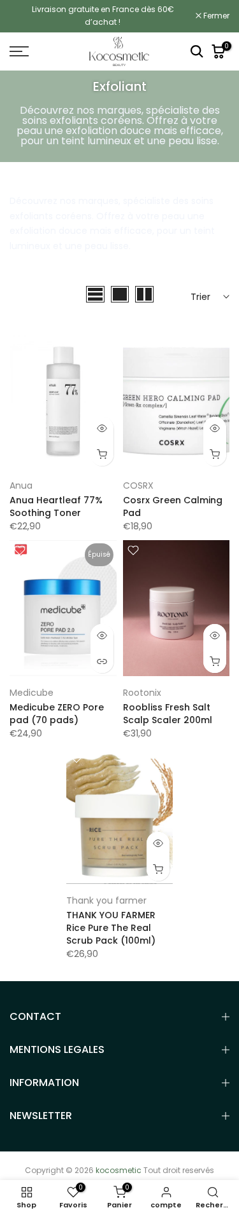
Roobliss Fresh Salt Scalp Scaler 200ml (167, 713)
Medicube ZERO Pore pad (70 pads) (57, 713)
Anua (21, 485)
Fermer (215, 16)
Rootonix (142, 692)
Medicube (32, 692)
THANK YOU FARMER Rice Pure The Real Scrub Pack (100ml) (111, 928)
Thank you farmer (106, 900)
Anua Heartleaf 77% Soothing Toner (56, 506)
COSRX (138, 485)
